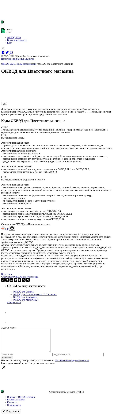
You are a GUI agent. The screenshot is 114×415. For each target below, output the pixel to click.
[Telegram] (15, 280)
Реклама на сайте (15, 399)
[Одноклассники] (7, 280)
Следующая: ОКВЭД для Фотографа (19, 276)
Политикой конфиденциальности (72, 360)
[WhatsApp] (24, 280)
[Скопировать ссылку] (28, 280)
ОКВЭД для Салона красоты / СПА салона (35, 294)
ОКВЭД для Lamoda (23, 291)
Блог (9, 42)
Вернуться (6, 274)
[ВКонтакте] (3, 280)
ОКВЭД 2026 (14, 37)
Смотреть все (14, 302)
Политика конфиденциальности (17, 59)
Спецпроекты (14, 405)
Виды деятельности (17, 40)
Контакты (12, 402)
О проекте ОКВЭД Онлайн (21, 397)
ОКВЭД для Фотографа (25, 297)
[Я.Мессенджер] (19, 280)
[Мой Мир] (11, 280)
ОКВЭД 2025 (8, 64)
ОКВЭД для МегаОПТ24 (25, 299)
